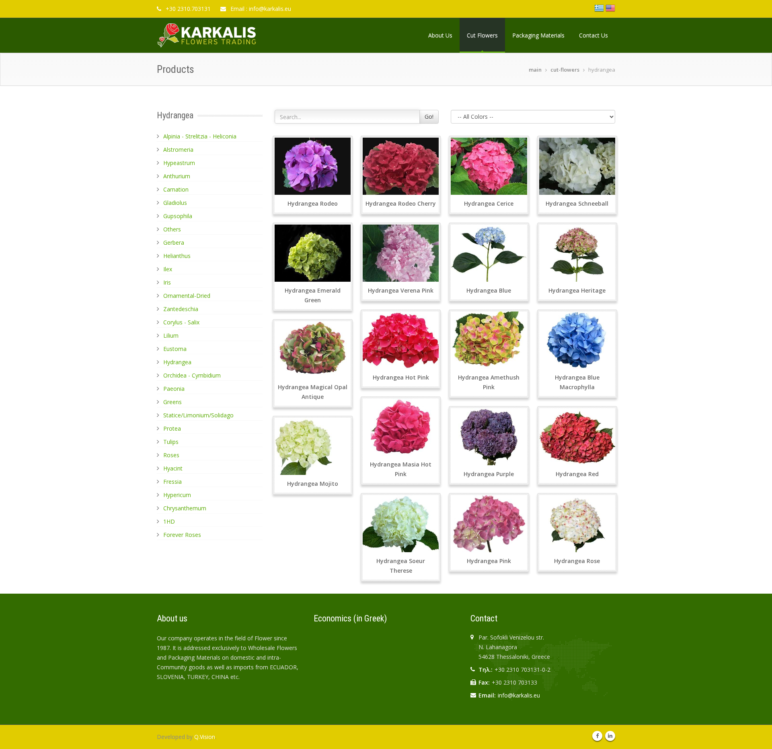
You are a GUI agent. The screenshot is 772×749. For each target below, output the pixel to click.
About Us (440, 35)
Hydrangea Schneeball (577, 203)
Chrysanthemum (184, 508)
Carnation (176, 189)
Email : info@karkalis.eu (260, 8)
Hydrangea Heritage (577, 290)
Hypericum (177, 495)
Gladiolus (175, 202)
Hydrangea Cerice (488, 203)
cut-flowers (564, 69)
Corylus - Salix (181, 322)
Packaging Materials (538, 35)
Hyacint (173, 468)
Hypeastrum (179, 163)
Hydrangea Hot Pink (401, 377)
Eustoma (175, 349)
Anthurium (176, 176)
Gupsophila (177, 216)
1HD (169, 521)
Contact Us (593, 35)
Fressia (172, 481)
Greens (172, 402)
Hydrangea (177, 362)
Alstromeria (178, 149)
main (535, 69)
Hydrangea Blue (488, 290)
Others (172, 229)
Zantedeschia (180, 309)
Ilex (167, 269)
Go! (429, 116)
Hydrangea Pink (489, 561)
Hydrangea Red (577, 474)
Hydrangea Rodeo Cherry (400, 203)
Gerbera (173, 242)
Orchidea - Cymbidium (192, 375)
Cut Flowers (482, 35)
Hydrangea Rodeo (312, 203)
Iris (167, 282)
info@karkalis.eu (519, 695)
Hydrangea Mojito (312, 483)
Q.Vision (204, 737)
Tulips (171, 442)
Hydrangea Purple (489, 474)
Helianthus (177, 256)
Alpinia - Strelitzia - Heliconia (199, 136)
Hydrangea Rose (577, 561)
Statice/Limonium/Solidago (198, 415)
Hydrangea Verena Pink (400, 290)
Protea (172, 428)
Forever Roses (182, 535)
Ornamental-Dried (186, 295)
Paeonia (174, 388)
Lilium (171, 335)
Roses (171, 455)
